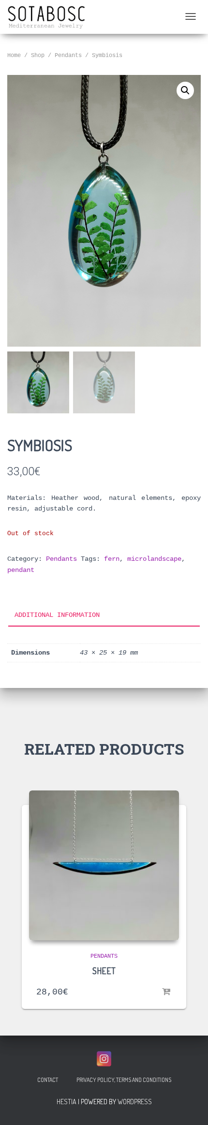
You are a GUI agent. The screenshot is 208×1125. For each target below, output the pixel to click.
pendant (20, 570)
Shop (38, 55)
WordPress (135, 1101)
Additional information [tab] (57, 615)
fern (111, 559)
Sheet (104, 970)
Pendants (68, 55)
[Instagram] (104, 1059)
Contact (47, 1079)
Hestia (66, 1101)
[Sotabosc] (46, 17)
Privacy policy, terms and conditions (123, 1079)
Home (14, 55)
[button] (185, 90)
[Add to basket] (167, 992)
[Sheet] (104, 865)
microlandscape (154, 559)
